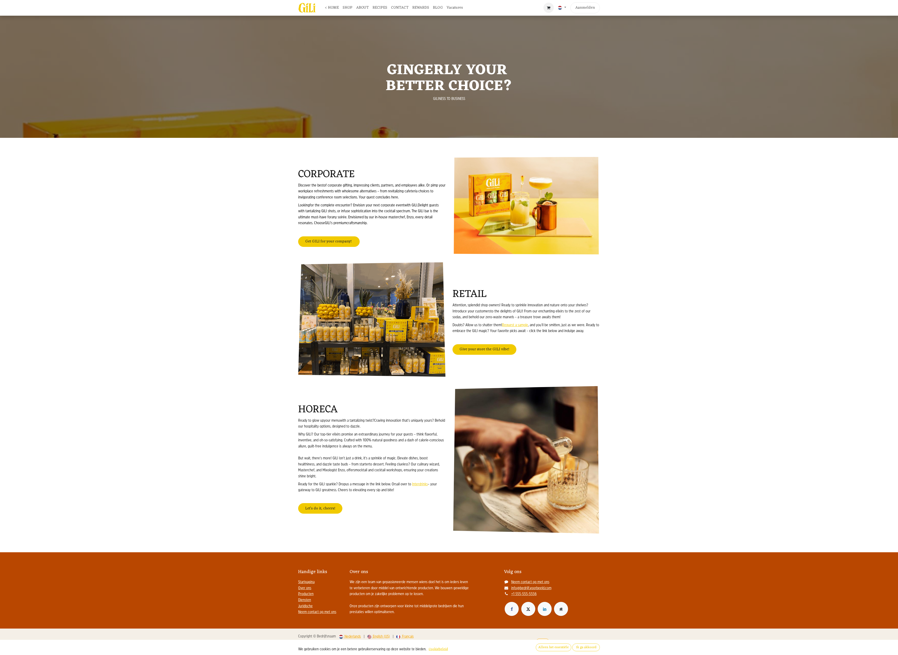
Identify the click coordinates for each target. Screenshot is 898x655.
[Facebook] (512, 609)
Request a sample (515, 325)
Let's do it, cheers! (320, 508)
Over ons (304, 588)
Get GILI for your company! (329, 241)
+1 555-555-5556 (524, 594)
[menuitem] (332, 8)
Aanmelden (585, 7)
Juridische (305, 606)
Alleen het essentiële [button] (553, 647)
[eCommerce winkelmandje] (548, 8)
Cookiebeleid (438, 649)
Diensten (304, 600)
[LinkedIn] (545, 609)
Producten (306, 594)
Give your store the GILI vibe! (484, 349)
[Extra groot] (561, 609)
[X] (528, 609)
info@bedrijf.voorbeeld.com (531, 588)
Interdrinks (420, 484)
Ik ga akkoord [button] (586, 647)
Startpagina (306, 582)
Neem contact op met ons (317, 612)
